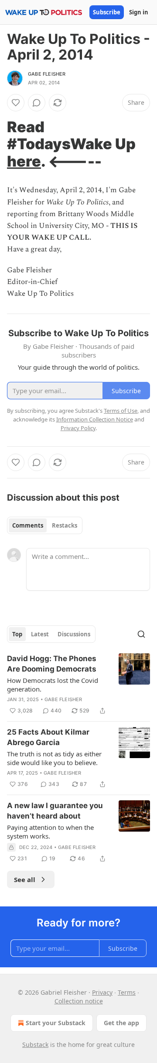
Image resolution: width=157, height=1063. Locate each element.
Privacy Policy (78, 428)
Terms (127, 992)
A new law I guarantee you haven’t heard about (55, 810)
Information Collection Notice (94, 419)
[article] (78, 684)
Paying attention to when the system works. (50, 831)
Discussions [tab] (74, 634)
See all (24, 879)
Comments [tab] (27, 525)
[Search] (141, 634)
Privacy (102, 992)
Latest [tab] (40, 634)
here (24, 161)
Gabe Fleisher (47, 74)
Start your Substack (55, 1023)
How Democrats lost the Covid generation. (52, 684)
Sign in (138, 12)
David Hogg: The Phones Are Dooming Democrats (51, 663)
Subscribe (106, 12)
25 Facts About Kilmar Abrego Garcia (48, 737)
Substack (35, 1044)
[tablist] (44, 525)
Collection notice (79, 1001)
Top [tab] (17, 634)
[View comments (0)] (36, 102)
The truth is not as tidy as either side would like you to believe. (54, 758)
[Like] (15, 102)
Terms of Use (120, 411)
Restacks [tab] (64, 525)
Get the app (121, 1023)
